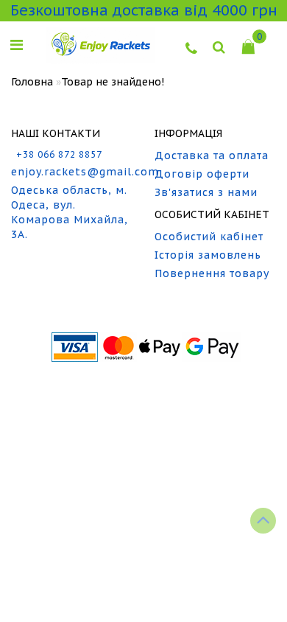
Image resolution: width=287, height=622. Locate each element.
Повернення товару (212, 273)
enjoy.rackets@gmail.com (71, 171)
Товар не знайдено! (112, 81)
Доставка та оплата (212, 155)
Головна (32, 81)
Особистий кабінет (209, 236)
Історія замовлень (208, 255)
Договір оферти (202, 174)
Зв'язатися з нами (206, 192)
